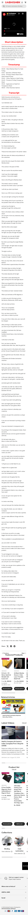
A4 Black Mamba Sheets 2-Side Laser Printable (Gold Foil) (19, 676)
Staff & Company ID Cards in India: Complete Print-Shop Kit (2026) (12, 744)
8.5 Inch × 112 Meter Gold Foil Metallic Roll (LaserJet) (6, 676)
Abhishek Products (9, 907)
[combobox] (14, 6)
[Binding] (7, 841)
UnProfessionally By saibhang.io (9, 908)
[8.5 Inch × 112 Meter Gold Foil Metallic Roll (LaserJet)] (7, 663)
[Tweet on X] (7, 646)
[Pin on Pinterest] (14, 646)
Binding (7, 849)
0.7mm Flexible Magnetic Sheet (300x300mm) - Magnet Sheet (7, 790)
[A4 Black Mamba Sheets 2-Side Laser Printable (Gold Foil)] (19, 663)
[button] (25, 2)
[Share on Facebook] (11, 646)
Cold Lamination (19, 850)
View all (24, 723)
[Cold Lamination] (19, 841)
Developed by (17, 907)
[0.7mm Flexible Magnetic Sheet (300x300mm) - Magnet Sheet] (7, 777)
